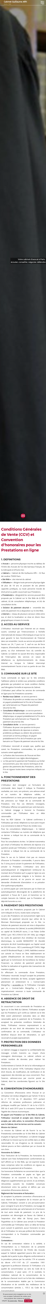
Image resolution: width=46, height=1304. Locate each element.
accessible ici (18, 985)
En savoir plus (12, 1301)
